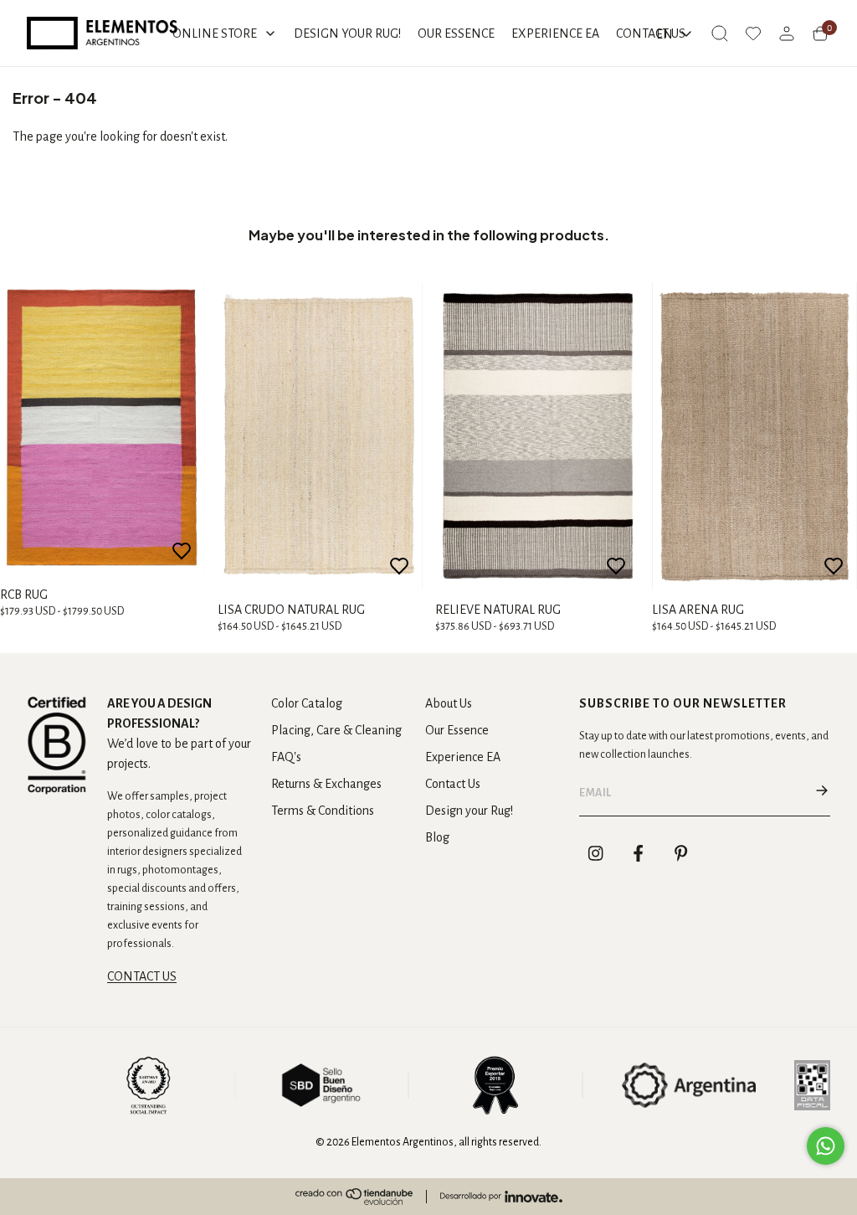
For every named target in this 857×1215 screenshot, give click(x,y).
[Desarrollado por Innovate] (501, 1196)
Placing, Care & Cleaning (336, 730)
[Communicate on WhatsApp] (825, 1146)
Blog (437, 837)
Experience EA (462, 757)
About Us (448, 703)
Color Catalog (306, 703)
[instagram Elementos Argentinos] (596, 853)
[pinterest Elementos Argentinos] (681, 853)
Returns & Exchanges (326, 783)
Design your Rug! (469, 810)
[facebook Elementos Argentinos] (638, 853)
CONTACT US (142, 976)
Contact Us (452, 783)
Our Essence (457, 730)
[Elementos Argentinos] (102, 33)
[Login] (787, 33)
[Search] (720, 33)
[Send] (821, 793)
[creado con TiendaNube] (354, 1196)
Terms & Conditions (322, 810)
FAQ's (286, 757)
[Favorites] (753, 33)
